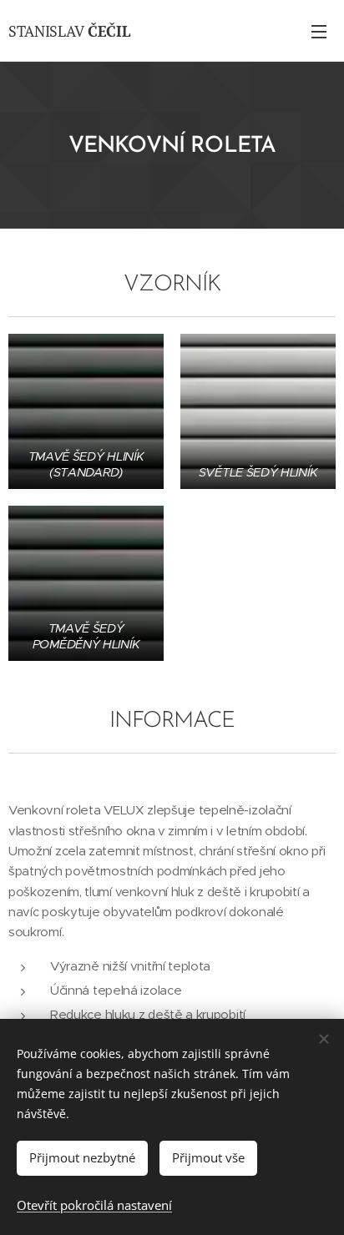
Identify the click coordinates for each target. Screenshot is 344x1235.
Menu (319, 31)
